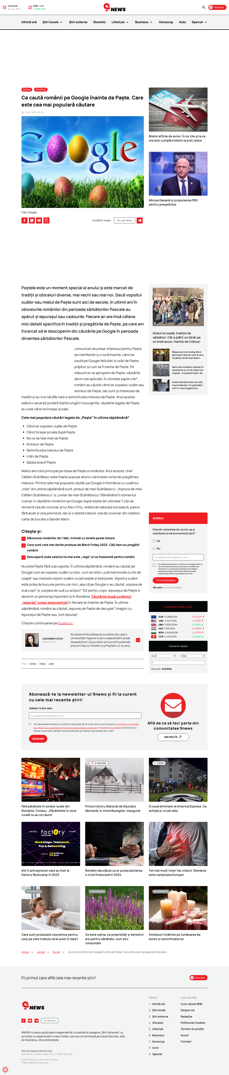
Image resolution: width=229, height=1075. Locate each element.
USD (42, 5)
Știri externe (78, 22)
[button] (204, 7)
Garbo (46, 1054)
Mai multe (173, 736)
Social (27, 89)
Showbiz (99, 22)
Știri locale (53, 22)
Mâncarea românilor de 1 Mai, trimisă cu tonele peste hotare (68, 538)
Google (42, 664)
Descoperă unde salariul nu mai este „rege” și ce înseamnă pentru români (78, 557)
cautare (33, 664)
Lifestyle (120, 22)
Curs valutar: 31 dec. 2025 (178, 606)
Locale (41, 952)
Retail (59, 1054)
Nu (158, 548)
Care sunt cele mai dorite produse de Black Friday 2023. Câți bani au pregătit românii (80, 547)
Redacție (186, 1016)
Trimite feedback (165, 580)
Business (144, 22)
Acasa (25, 952)
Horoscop (166, 22)
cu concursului (116, 727)
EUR (35, 5)
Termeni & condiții (192, 1029)
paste (51, 664)
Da (158, 541)
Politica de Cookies (193, 1023)
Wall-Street (27, 1054)
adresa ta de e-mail (40, 708)
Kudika (37, 1054)
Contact (186, 1041)
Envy (52, 1054)
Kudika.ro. (65, 623)
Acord (184, 1035)
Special (200, 22)
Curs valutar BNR (191, 1004)
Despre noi (188, 1010)
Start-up (68, 1054)
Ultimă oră (29, 22)
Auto (182, 22)
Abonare (38, 739)
